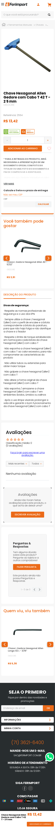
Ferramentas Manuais (20, 24)
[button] (2, 4)
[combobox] (27, 14)
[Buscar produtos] (49, 14)
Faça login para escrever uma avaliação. (27, 454)
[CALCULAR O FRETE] (43, 204)
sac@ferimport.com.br (27, 755)
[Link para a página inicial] (3, 25)
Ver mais (9, 184)
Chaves (39, 24)
